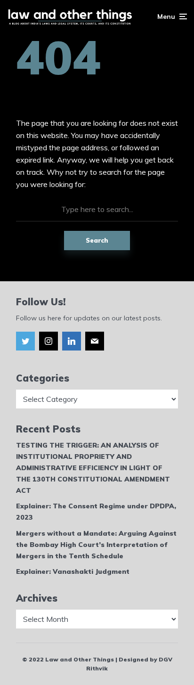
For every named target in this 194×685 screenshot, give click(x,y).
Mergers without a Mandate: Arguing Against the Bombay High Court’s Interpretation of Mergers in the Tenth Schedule (96, 544)
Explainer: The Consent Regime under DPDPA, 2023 (96, 512)
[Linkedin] (71, 341)
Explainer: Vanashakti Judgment (72, 571)
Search (97, 240)
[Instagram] (48, 341)
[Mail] (94, 341)
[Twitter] (25, 341)
